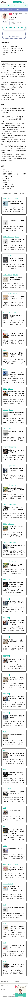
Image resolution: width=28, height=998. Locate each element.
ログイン (24, 2)
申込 (23, 23)
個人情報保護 (4, 981)
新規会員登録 (17, 2)
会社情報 (3, 989)
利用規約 (17, 981)
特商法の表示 (4, 985)
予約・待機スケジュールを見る (14, 28)
